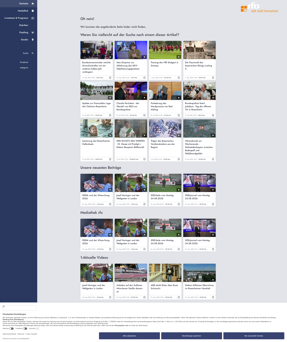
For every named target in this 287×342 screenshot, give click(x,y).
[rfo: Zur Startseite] (259, 7)
